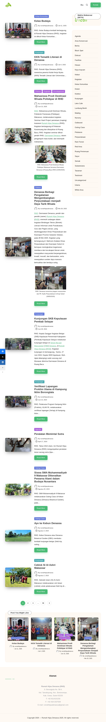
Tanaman (78, 171)
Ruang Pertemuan (82, 151)
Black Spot (79, 51)
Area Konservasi (81, 41)
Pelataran (78, 132)
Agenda (38, 429)
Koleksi (78, 94)
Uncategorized (58, 91)
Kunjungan (39, 52)
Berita (77, 46)
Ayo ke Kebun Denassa (47, 523)
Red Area (78, 147)
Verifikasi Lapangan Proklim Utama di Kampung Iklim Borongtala (50, 389)
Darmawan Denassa (52, 136)
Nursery (78, 118)
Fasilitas (78, 60)
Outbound (78, 123)
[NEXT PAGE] (49, 603)
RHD (36, 111)
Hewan (77, 65)
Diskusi (38, 91)
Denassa (52, 346)
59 (43, 603)
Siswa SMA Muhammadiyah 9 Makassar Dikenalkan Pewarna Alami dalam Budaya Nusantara (50, 477)
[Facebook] (2, 351)
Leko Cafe (79, 103)
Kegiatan (47, 91)
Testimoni (78, 175)
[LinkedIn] (2, 362)
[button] (95, 4)
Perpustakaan (80, 137)
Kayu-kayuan (80, 70)
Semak (77, 161)
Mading (77, 113)
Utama (77, 185)
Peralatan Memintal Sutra (49, 434)
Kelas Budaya (42, 21)
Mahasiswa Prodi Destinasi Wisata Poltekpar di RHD (50, 97)
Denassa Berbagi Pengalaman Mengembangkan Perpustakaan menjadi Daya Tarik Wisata (47, 198)
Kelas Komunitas (41, 16)
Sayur (77, 156)
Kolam (77, 89)
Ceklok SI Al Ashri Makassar (44, 566)
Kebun (77, 75)
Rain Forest (79, 142)
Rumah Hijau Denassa (50, 123)
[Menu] (82, 5)
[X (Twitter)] (2, 357)
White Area (79, 190)
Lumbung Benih (81, 108)
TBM (46, 346)
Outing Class (40, 468)
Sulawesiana (80, 166)
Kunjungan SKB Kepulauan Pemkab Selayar (50, 320)
